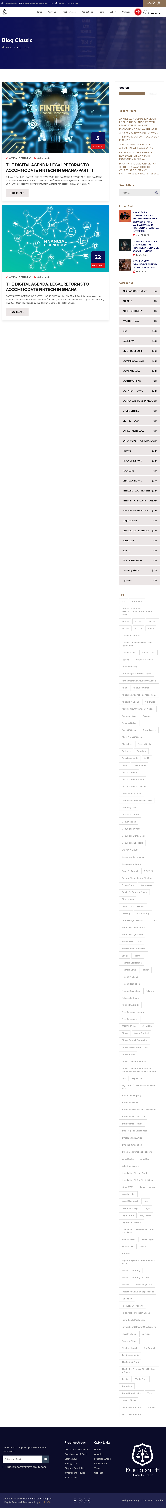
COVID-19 (149, 871)
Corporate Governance (133, 857)
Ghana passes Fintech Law (135, 1047)
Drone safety (142, 913)
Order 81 (143, 1246)
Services (146, 1334)
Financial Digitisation (132, 962)
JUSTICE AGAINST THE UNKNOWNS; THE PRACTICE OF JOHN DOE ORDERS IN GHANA (139, 136)
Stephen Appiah (129, 1348)
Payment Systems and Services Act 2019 (139, 1262)
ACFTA (125, 621)
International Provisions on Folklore (139, 1109)
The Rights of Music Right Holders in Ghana (138, 1370)
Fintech (145, 969)
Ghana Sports (128, 1054)
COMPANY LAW (140, 371)
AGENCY (140, 301)
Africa (151, 628)
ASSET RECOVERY (140, 311)
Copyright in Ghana (131, 828)
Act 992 (153, 621)
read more (16, 192)
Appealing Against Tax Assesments (139, 695)
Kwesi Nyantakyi (130, 1201)
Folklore (150, 991)
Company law (129, 807)
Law (146, 1201)
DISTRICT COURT (140, 420)
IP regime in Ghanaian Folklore (137, 1152)
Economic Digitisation (132, 934)
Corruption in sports (131, 864)
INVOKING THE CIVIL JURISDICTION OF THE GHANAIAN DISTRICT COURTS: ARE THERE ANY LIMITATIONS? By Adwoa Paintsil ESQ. (139, 168)
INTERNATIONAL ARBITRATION (140, 500)
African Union (148, 652)
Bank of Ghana (129, 730)
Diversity (126, 913)
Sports (140, 550)
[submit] (45, 1459)
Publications (87, 12)
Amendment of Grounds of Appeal (139, 680)
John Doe (144, 1159)
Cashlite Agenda (130, 758)
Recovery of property (132, 1306)
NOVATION (127, 1246)
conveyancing (129, 821)
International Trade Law (140, 510)
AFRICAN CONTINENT (140, 291)
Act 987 (139, 621)
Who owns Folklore (131, 1414)
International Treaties (132, 1123)
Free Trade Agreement (133, 1012)
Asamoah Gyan (129, 716)
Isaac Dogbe (128, 1159)
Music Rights (148, 1239)
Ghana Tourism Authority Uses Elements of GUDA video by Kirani (139, 1070)
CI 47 (146, 758)
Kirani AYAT (127, 1187)
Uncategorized (140, 570)
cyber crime (128, 885)
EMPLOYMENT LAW (140, 430)
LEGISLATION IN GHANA (140, 530)
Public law (127, 1298)
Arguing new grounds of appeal (138, 709)
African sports (129, 652)
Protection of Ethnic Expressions (138, 1291)
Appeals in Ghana (130, 702)
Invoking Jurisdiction (132, 1145)
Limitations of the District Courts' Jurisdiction (138, 1231)
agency (125, 659)
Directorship (128, 899)
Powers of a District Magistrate (137, 1284)
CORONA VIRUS (130, 850)
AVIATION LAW (140, 321)
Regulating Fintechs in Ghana (136, 1313)
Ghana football (141, 1033)
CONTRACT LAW (140, 380)
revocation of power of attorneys (139, 1327)
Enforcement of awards (133, 948)
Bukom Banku (144, 744)
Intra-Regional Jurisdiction (134, 1130)
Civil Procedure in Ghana (134, 786)
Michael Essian (129, 1239)
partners (126, 1253)
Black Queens (149, 730)
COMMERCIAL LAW (140, 361)
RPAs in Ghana (129, 1334)
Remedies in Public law (133, 1320)
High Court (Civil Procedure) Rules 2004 (138, 1087)
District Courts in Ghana (133, 906)
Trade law (127, 1386)
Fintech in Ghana (130, 977)
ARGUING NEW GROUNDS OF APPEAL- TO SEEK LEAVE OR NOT (136, 146)
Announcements (141, 687)
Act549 (125, 628)
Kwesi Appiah (128, 1194)
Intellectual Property (131, 1095)
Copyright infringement (133, 836)
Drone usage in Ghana (132, 920)
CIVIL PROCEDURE (140, 351)
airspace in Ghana (144, 659)
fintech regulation (131, 984)
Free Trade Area (130, 1019)
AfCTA (138, 628)
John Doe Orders (130, 1166)
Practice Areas (69, 12)
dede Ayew (146, 885)
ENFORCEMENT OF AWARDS (140, 440)
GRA (124, 1078)
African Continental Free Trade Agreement (137, 644)
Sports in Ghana (129, 1341)
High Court (137, 1078)
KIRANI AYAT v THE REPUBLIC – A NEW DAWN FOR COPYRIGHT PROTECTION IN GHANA (136, 155)
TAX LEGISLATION (140, 560)
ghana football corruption (134, 1040)
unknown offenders (131, 1407)
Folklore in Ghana (130, 998)
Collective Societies (131, 793)
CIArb (124, 765)
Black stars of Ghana (132, 737)
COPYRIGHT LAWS (140, 390)
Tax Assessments (130, 1355)
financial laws (129, 969)
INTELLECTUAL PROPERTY (140, 490)
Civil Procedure (129, 772)
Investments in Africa (132, 1138)
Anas (124, 687)
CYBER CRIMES (140, 410)
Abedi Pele (136, 601)
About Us (52, 12)
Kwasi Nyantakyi (147, 1187)
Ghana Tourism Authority (134, 1061)
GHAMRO (147, 1026)
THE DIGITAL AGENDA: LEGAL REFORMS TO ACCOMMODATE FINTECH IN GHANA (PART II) (49, 167)
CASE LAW (140, 341)
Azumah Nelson (129, 723)
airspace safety (129, 666)
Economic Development (133, 927)
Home (39, 12)
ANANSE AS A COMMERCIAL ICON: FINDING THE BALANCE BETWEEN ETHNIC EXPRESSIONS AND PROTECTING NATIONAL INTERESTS (138, 124)
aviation (147, 716)
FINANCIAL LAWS (140, 460)
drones (153, 920)
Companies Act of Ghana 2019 (137, 800)
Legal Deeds (128, 1215)
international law (130, 1102)
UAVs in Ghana (129, 1400)
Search (124, 87)
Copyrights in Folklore (132, 843)
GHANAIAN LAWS (140, 480)
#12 (123, 601)
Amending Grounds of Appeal (136, 673)
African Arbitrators (131, 635)
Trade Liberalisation (131, 1393)
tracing (125, 1379)
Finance (140, 450)
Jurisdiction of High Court (134, 1173)
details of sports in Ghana (134, 892)
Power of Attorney (131, 1270)
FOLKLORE (140, 470)
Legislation (145, 1215)
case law (141, 751)
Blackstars (127, 744)
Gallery (113, 12)
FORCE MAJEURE (130, 1005)
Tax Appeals (150, 1348)
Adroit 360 (45, 1502)
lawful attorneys (130, 1208)
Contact (126, 12)
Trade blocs (141, 1379)
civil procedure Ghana (133, 779)
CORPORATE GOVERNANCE (140, 400)
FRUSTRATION (129, 1026)
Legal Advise (140, 520)
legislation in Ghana (131, 1222)
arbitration (150, 702)
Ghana (125, 1033)
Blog (140, 331)
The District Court (130, 1362)
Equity (125, 955)
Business (126, 751)
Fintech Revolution (131, 991)
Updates (140, 580)
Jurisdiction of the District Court (138, 1180)
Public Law (140, 540)
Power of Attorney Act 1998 (135, 1277)
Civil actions (140, 765)
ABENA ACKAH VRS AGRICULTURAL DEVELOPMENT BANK (138, 611)
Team (101, 12)
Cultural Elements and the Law (137, 878)
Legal (147, 1208)
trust (149, 1393)
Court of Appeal (130, 871)
